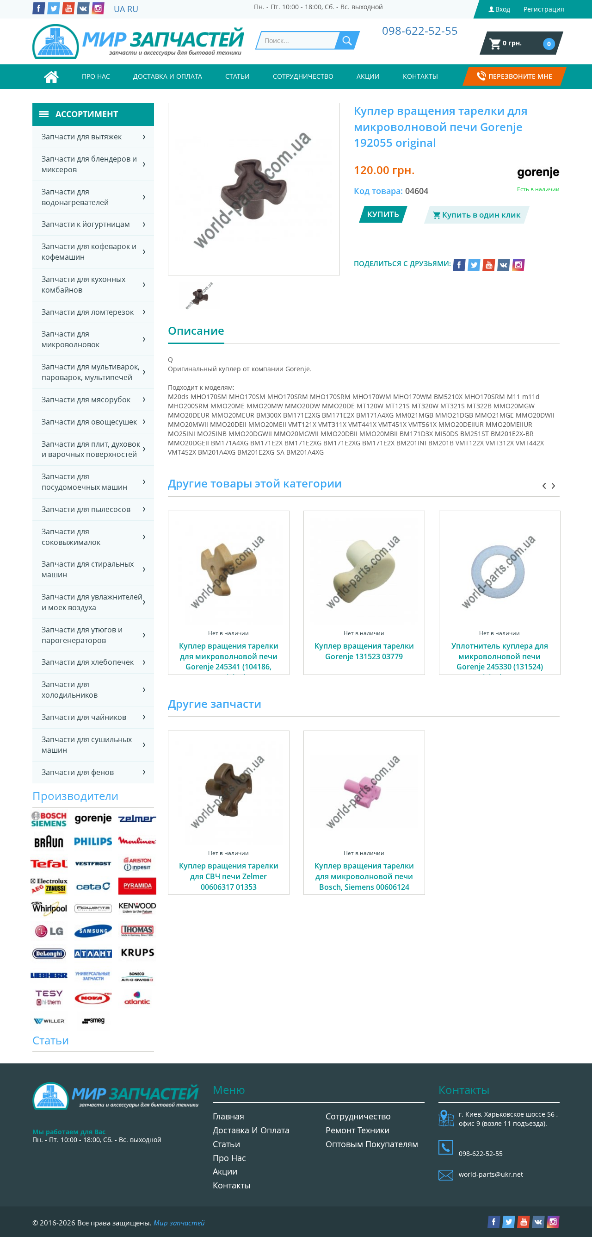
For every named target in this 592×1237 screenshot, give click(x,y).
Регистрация (544, 9)
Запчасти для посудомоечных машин (84, 481)
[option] (228, 603)
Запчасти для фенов (78, 772)
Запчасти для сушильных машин (87, 744)
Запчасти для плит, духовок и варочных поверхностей (91, 449)
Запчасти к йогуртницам (86, 224)
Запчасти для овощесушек (89, 422)
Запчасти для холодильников (70, 689)
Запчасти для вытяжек (82, 136)
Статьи (237, 76)
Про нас (96, 76)
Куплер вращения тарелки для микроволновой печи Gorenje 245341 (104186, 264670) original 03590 (228, 662)
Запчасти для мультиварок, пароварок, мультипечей (91, 372)
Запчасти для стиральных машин (88, 569)
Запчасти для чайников (84, 717)
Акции (368, 76)
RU (132, 8)
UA (119, 8)
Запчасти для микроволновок (70, 339)
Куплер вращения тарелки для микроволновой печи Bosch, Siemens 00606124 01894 (364, 882)
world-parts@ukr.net (491, 1174)
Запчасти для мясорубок (86, 399)
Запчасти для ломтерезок (88, 312)
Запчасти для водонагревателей (75, 197)
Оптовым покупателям (372, 1144)
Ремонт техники (357, 1130)
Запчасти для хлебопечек (88, 662)
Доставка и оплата (167, 76)
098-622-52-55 (420, 30)
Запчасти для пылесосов (86, 509)
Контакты (420, 76)
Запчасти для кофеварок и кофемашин (89, 251)
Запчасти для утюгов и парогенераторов (82, 635)
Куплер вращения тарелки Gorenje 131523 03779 (364, 651)
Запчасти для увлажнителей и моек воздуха (92, 602)
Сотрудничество (303, 76)
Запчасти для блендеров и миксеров (89, 164)
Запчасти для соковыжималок (71, 536)
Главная (228, 1116)
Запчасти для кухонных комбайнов (83, 284)
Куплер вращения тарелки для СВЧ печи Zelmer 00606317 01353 (228, 876)
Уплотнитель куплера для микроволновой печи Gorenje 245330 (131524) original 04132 (499, 662)
